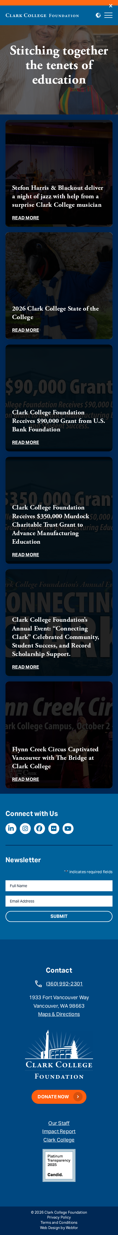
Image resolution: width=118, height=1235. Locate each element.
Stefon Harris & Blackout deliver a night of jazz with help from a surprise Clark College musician (57, 196)
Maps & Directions (59, 1014)
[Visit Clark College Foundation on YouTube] (68, 828)
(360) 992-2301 (64, 984)
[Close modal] (111, 6)
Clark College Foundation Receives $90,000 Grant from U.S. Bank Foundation (58, 421)
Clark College (58, 1140)
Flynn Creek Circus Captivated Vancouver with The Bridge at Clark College (55, 757)
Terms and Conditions (59, 1222)
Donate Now (53, 1097)
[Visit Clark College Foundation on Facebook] (39, 828)
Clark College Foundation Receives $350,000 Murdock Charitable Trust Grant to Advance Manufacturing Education (50, 524)
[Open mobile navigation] (108, 15)
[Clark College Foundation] (42, 14)
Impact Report (58, 1131)
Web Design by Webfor (59, 1227)
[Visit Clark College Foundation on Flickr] (53, 828)
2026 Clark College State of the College (55, 313)
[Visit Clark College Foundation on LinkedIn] (10, 828)
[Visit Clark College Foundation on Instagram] (25, 828)
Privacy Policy (59, 1217)
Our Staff (58, 1123)
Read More (25, 218)
